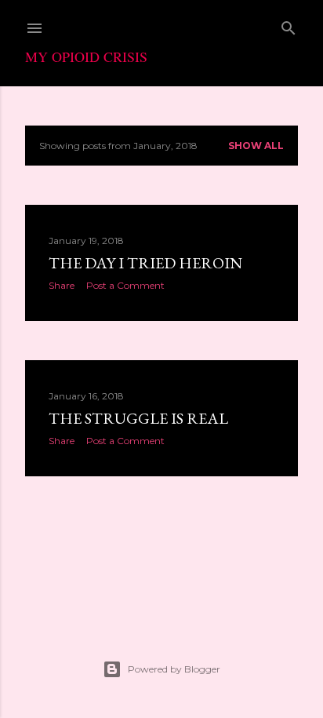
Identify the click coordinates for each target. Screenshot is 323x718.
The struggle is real (138, 418)
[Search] (288, 24)
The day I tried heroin (145, 263)
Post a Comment (125, 285)
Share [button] (61, 285)
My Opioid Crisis (86, 56)
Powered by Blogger (174, 669)
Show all (256, 145)
